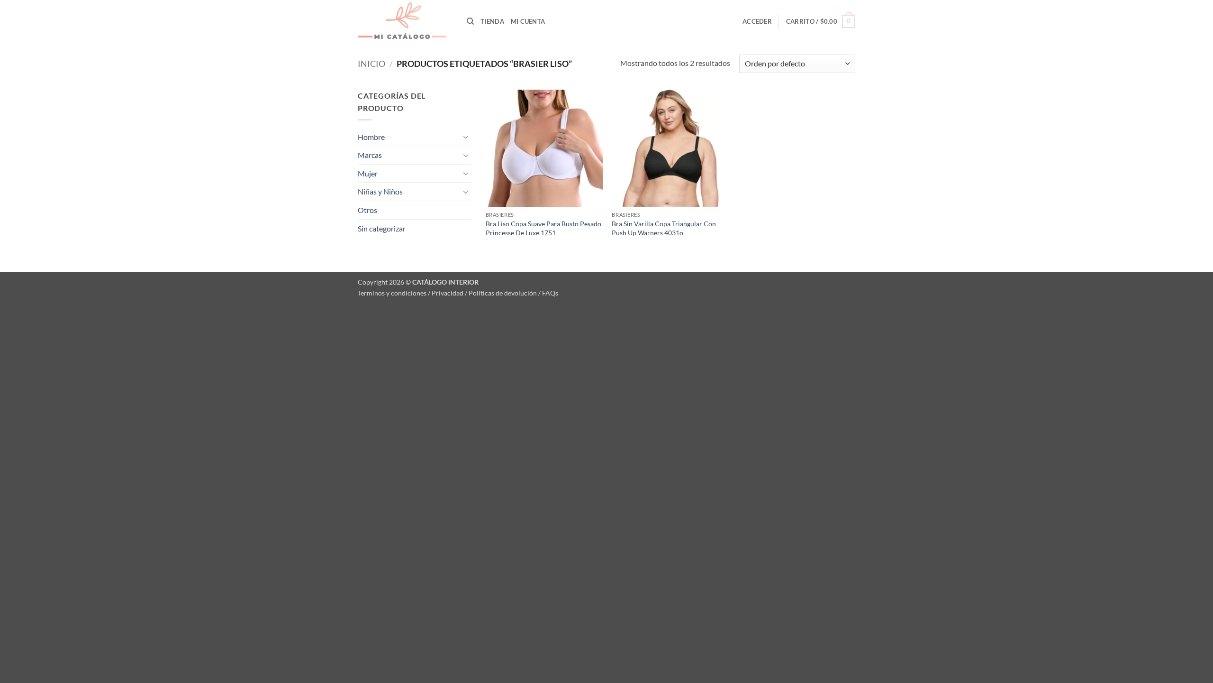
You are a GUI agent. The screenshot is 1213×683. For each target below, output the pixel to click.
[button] (757, 21)
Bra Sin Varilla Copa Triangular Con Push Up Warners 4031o (664, 228)
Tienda (492, 21)
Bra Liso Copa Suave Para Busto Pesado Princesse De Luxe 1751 (543, 228)
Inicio (371, 63)
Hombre (371, 136)
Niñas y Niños (380, 191)
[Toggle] (465, 136)
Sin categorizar (382, 228)
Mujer (368, 173)
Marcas (370, 154)
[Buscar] (470, 21)
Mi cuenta (528, 21)
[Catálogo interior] (405, 21)
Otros (367, 209)
